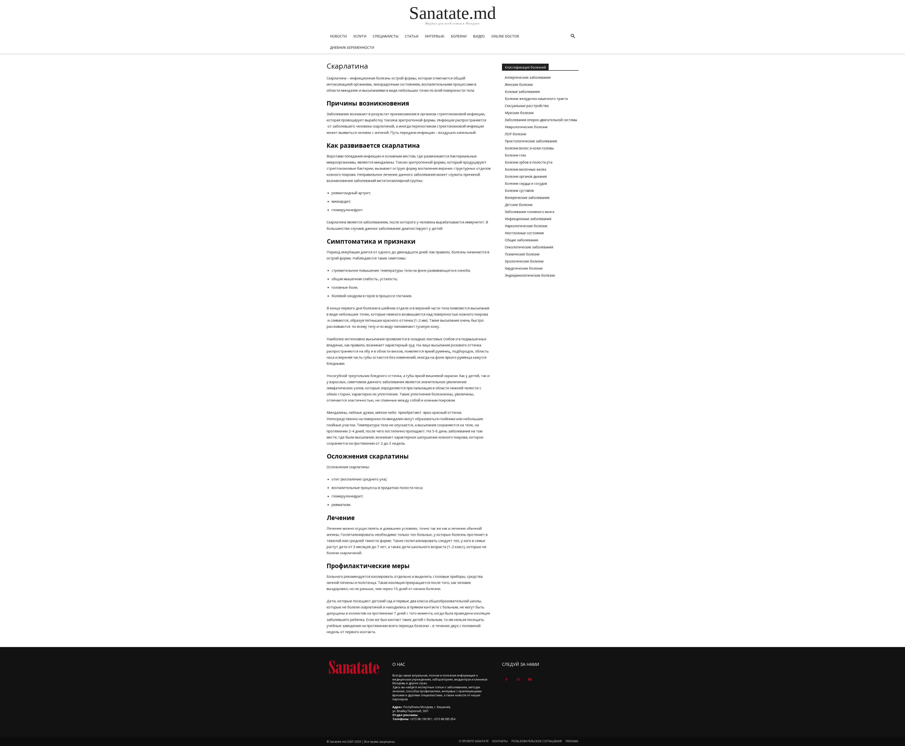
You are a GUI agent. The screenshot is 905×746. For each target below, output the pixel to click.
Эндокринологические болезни (530, 275)
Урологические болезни (524, 261)
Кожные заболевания (522, 91)
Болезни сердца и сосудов (526, 183)
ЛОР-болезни (515, 134)
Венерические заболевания (527, 197)
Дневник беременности (352, 47)
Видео (479, 36)
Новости (338, 36)
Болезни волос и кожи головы (529, 148)
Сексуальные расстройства (527, 105)
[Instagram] (518, 679)
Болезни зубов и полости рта (528, 162)
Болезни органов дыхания (526, 176)
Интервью (434, 36)
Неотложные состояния (524, 233)
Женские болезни (519, 84)
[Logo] (354, 667)
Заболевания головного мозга (529, 211)
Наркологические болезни (526, 226)
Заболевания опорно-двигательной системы (541, 120)
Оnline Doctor (505, 36)
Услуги (359, 36)
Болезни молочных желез (525, 169)
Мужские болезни (519, 113)
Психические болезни (522, 254)
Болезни (458, 36)
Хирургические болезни (524, 268)
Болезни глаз (515, 155)
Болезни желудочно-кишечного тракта (536, 98)
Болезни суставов (519, 190)
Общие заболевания (521, 240)
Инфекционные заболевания (528, 219)
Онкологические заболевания (529, 247)
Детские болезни (518, 204)
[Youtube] (529, 679)
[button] (572, 36)
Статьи (411, 36)
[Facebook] (506, 679)
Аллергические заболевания (528, 77)
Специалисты (385, 36)
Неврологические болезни (526, 127)
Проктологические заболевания (531, 141)
